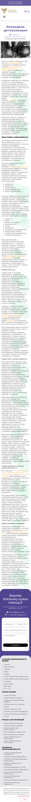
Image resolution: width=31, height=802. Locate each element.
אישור (24, 799)
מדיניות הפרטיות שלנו (23, 796)
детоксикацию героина (18, 167)
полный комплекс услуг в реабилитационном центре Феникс (15, 472)
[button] (4, 16)
